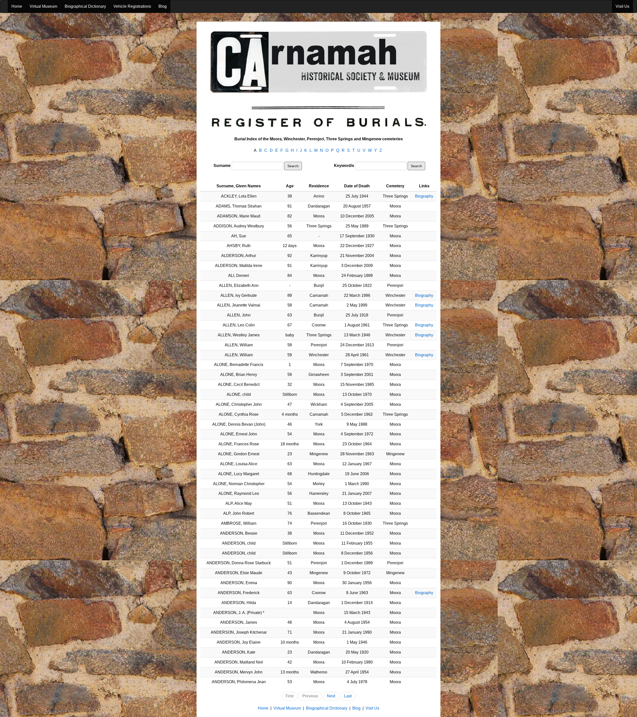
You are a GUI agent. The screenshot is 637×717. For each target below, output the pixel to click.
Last (348, 696)
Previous (310, 696)
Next (331, 696)
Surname (222, 165)
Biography (424, 196)
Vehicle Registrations (132, 6)
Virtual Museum (43, 6)
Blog (163, 6)
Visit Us (622, 6)
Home (16, 6)
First (289, 696)
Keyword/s (344, 165)
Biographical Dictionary (85, 6)
